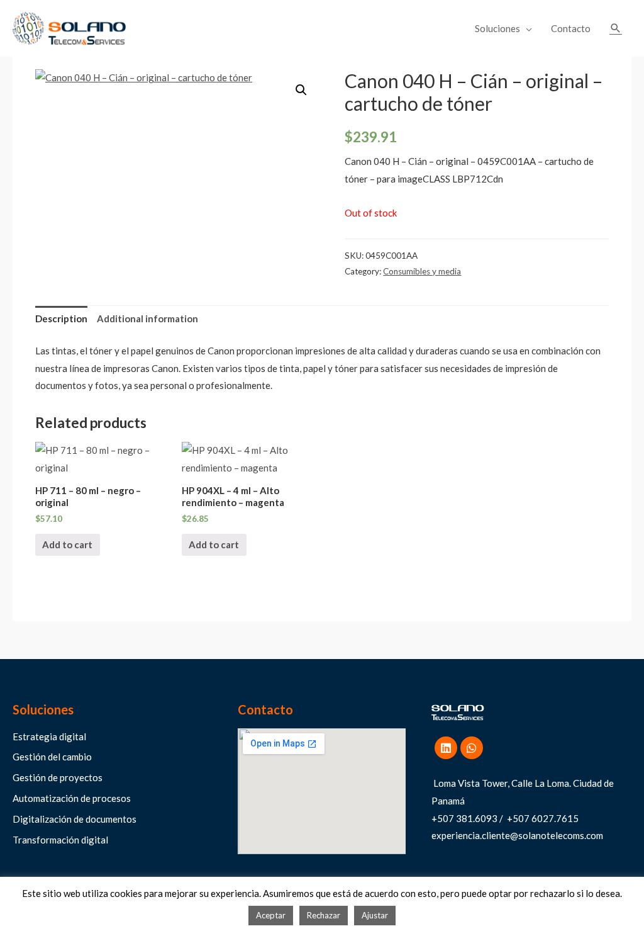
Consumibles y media (422, 271)
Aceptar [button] (271, 915)
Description (61, 318)
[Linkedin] (446, 747)
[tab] (61, 319)
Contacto (571, 28)
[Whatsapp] (471, 747)
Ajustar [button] (375, 915)
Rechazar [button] (323, 915)
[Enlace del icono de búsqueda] (615, 28)
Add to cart (67, 544)
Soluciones (497, 28)
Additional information (147, 318)
